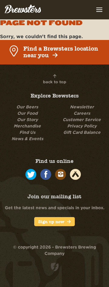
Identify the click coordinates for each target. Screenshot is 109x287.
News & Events (27, 138)
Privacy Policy (82, 126)
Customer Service (82, 119)
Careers (82, 113)
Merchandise (27, 126)
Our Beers (27, 106)
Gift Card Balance (82, 132)
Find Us (27, 132)
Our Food (27, 113)
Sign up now (51, 221)
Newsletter (82, 106)
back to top (54, 82)
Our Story (27, 119)
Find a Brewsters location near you (60, 52)
